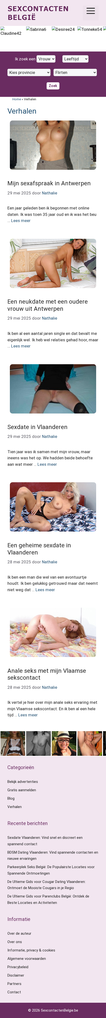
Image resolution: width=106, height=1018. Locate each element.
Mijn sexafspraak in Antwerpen (49, 183)
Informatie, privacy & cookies (31, 950)
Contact (14, 992)
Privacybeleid (17, 967)
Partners (14, 984)
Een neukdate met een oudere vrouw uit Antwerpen (47, 305)
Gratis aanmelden (21, 790)
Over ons (14, 942)
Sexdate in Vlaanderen (37, 427)
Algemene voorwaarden (26, 958)
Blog (11, 798)
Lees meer (21, 220)
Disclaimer (15, 975)
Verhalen (14, 807)
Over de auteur (19, 933)
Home (16, 99)
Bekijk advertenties (22, 781)
